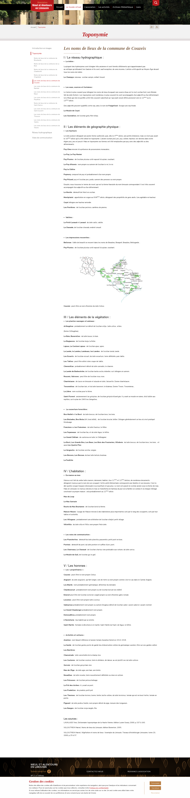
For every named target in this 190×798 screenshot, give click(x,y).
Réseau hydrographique (42, 132)
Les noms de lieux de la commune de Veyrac (47, 127)
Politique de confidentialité (98, 788)
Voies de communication (42, 137)
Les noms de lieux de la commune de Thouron (47, 115)
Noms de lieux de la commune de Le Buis (46, 65)
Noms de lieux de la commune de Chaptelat (45, 76)
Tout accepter (155, 783)
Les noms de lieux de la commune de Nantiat (47, 87)
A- (157, 27)
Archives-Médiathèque (123, 7)
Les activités (104, 7)
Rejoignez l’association (139, 771)
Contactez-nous (95, 771)
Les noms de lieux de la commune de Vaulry (47, 121)
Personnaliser (155, 793)
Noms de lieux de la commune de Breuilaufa (45, 59)
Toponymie (37, 53)
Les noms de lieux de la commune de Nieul (47, 93)
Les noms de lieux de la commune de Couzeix (47, 82)
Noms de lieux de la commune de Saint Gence (45, 104)
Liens (138, 7)
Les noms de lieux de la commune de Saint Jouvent (47, 110)
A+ (152, 27)
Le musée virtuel (73, 7)
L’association (89, 7)
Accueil (59, 7)
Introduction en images (42, 48)
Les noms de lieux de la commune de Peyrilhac (47, 98)
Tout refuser (155, 788)
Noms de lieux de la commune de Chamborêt (45, 70)
